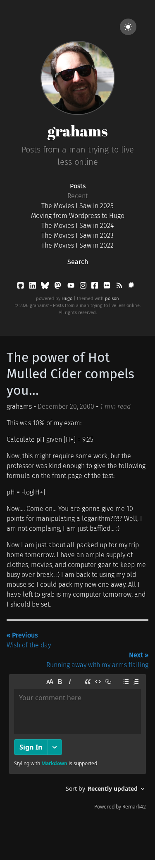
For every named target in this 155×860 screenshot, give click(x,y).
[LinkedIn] (33, 287)
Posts (78, 186)
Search (77, 262)
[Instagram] (84, 287)
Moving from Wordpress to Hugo (77, 216)
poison (112, 298)
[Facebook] (95, 287)
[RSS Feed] (120, 287)
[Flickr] (107, 287)
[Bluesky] (45, 287)
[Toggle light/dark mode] (128, 27)
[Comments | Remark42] (77, 744)
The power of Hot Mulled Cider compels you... (70, 373)
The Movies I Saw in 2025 (77, 206)
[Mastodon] (58, 287)
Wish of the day (29, 640)
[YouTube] (71, 287)
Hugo (67, 298)
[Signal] (131, 287)
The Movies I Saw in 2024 (77, 226)
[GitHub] (21, 287)
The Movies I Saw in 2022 (77, 245)
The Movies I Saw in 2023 (77, 235)
